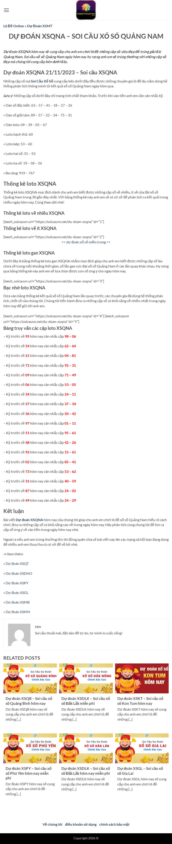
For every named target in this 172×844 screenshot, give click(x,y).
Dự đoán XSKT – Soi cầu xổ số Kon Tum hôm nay (140, 701)
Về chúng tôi (52, 824)
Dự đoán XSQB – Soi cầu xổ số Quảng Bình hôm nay (29, 701)
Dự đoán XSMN (18, 612)
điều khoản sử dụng (81, 824)
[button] (6, 10)
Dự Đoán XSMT (39, 26)
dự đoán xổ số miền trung (86, 242)
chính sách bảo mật (114, 824)
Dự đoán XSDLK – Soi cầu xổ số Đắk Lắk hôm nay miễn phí (85, 771)
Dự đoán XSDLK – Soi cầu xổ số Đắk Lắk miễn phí (85, 701)
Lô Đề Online (13, 26)
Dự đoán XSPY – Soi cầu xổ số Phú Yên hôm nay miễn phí (29, 773)
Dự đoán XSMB (18, 602)
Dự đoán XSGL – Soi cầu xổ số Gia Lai (140, 771)
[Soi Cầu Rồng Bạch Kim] (86, 10)
